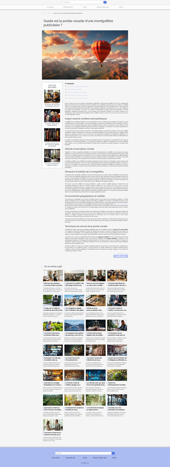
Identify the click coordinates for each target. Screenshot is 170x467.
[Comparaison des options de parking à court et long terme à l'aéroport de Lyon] (74, 325)
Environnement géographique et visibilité (77, 95)
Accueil (43, 13)
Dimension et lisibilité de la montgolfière (77, 92)
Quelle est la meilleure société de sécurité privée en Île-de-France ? (53, 310)
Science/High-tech (103, 7)
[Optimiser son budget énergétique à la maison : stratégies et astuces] (53, 375)
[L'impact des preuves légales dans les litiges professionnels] (96, 325)
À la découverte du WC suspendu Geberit (52, 164)
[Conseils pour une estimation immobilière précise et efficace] (117, 400)
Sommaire (70, 83)
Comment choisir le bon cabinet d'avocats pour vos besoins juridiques (52, 434)
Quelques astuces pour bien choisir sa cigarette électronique (52, 144)
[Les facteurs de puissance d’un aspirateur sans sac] (52, 96)
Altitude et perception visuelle (74, 89)
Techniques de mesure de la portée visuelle (77, 98)
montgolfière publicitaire (122, 204)
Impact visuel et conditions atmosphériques (77, 86)
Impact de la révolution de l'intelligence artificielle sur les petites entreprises (117, 360)
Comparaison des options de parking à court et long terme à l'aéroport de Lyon (74, 335)
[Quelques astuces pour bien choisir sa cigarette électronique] (52, 134)
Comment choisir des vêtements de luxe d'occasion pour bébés (95, 360)
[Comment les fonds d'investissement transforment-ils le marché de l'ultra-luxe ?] (74, 350)
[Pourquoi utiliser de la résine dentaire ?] (52, 115)
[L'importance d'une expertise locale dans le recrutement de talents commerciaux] (117, 325)
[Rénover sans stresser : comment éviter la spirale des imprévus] (53, 275)
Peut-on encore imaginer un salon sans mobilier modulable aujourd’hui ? (95, 285)
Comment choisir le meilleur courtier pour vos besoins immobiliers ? (117, 310)
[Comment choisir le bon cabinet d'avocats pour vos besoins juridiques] (53, 424)
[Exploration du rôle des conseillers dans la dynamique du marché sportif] (53, 350)
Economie (50, 7)
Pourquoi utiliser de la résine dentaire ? (52, 124)
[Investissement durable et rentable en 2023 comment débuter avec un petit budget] (74, 400)
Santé (85, 7)
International (68, 7)
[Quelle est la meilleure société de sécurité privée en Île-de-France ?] (53, 300)
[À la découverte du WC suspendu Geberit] (52, 155)
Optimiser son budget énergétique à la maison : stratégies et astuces (53, 385)
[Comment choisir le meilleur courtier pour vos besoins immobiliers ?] (117, 300)
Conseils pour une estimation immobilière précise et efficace (116, 410)
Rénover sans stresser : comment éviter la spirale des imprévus (53, 285)
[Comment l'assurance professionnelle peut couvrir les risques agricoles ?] (53, 325)
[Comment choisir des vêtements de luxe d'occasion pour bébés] (96, 350)
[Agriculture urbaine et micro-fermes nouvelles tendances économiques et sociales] (53, 400)
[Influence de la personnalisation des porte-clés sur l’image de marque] (96, 300)
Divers (121, 7)
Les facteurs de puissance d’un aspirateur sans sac (52, 105)
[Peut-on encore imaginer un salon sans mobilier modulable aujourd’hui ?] (96, 275)
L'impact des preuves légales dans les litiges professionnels (94, 335)
